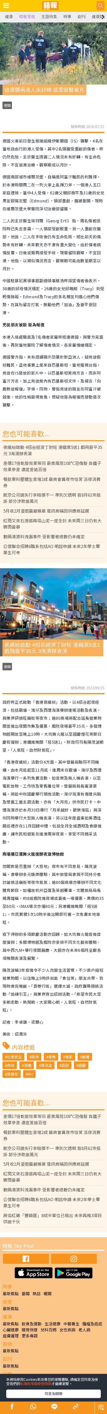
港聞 (7, 105)
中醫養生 (71, 1324)
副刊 (82, 16)
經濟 (35, 1056)
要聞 (26, 1293)
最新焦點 (11, 1293)
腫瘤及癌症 (92, 1324)
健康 (9, 16)
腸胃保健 (30, 1330)
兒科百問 (48, 1330)
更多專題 (30, 1336)
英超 (65, 1065)
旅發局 (12, 1074)
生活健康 (52, 1324)
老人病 (84, 1330)
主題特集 (49, 16)
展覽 (86, 1056)
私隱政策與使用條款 (36, 1383)
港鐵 (27, 1065)
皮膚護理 (11, 1336)
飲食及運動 (32, 1324)
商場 (10, 1065)
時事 (67, 16)
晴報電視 (27, 16)
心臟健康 (11, 1330)
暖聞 (48, 1293)
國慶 (82, 1065)
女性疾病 (67, 1330)
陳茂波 (46, 1065)
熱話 (37, 1293)
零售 (52, 1056)
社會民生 (14, 1056)
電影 (69, 1056)
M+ (30, 1074)
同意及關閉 (53, 1393)
